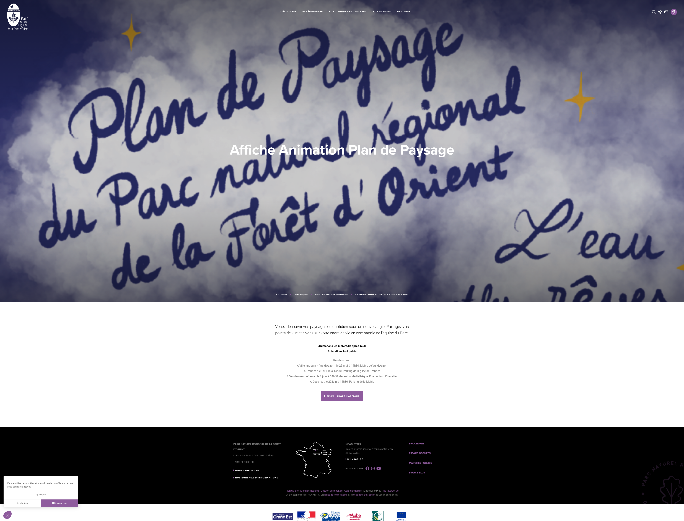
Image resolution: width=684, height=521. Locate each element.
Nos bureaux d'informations (256, 477)
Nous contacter (247, 470)
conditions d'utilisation (364, 494)
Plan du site (292, 490)
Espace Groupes (420, 453)
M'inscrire (355, 459)
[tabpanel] (342, 151)
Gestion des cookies (332, 490)
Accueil (281, 294)
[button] (7, 515)
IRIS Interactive (390, 490)
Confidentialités (353, 490)
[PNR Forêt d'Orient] (23, 17)
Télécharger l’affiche (343, 396)
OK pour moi (59, 503)
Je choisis (22, 503)
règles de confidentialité (335, 494)
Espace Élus (417, 472)
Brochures (416, 443)
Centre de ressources (331, 294)
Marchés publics (420, 463)
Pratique (301, 294)
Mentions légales (309, 490)
